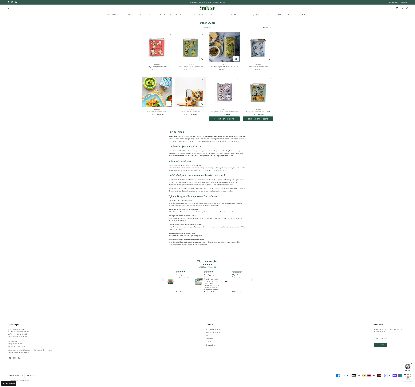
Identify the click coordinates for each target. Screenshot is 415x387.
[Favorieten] (396, 8)
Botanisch (161, 15)
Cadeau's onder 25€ (274, 15)
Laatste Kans (292, 15)
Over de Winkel (210, 345)
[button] (163, 279)
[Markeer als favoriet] (169, 34)
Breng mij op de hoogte (224, 119)
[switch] (408, 379)
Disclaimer (209, 338)
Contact (208, 342)
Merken (304, 15)
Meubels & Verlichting (178, 15)
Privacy (208, 335)
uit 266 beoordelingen (206, 267)
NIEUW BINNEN (112, 15)
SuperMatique (15, 380)
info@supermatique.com (19, 336)
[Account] (402, 8)
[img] (207, 264)
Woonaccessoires (217, 15)
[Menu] (411, 364)
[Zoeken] (7, 8)
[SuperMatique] (207, 8)
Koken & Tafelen (198, 15)
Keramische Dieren (147, 15)
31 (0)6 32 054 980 (20, 334)
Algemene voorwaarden (213, 332)
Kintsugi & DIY (253, 15)
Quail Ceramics (130, 15)
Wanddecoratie (236, 15)
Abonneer (380, 345)
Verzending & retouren (213, 329)
